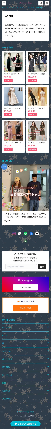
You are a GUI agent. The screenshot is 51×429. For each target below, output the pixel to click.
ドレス (4, 335)
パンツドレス (7, 359)
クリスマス (6, 399)
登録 (42, 267)
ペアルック (12, 7)
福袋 (4, 383)
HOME (3, 7)
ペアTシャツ (22, 7)
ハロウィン (6, 391)
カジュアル (6, 351)
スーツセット (7, 375)
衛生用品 (6, 367)
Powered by (22, 416)
